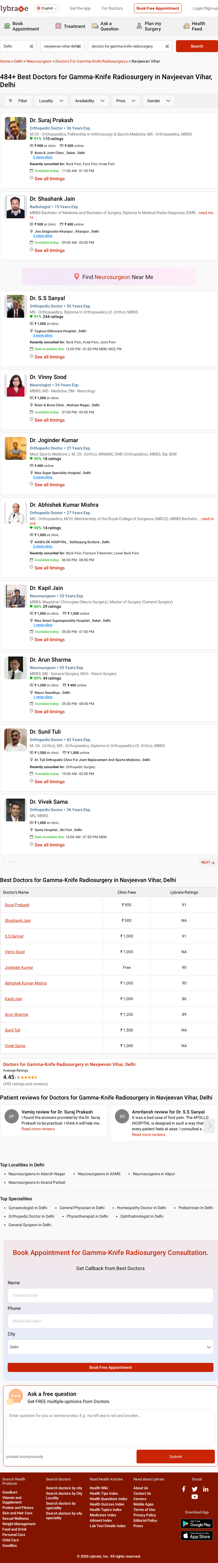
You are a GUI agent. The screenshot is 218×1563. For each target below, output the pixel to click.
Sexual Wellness (15, 1518)
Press (138, 1526)
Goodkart (9, 1492)
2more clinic (43, 157)
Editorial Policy (145, 1520)
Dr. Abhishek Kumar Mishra (64, 504)
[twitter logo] (194, 1491)
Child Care (10, 1540)
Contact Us (142, 1493)
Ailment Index (101, 1520)
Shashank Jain (18, 920)
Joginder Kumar (19, 967)
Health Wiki (99, 1488)
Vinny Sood (15, 951)
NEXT (205, 862)
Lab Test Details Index (108, 1526)
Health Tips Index (104, 1493)
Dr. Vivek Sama (49, 801)
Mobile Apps (143, 1504)
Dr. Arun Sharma (50, 659)
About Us (140, 1488)
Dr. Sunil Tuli (45, 731)
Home (5, 61)
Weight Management (18, 1524)
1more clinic (43, 625)
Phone (14, 1308)
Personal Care (13, 1535)
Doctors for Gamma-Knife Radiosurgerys (91, 61)
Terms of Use (144, 1509)
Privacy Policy (144, 1515)
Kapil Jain (13, 998)
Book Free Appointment (158, 8)
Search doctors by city (64, 1488)
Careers (139, 1499)
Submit (175, 1456)
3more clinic (43, 335)
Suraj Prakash (17, 904)
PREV (12, 862)
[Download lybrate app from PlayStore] (196, 1527)
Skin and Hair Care (17, 1513)
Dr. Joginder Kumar (54, 440)
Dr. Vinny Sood (48, 377)
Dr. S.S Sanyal (47, 298)
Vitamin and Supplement (12, 1500)
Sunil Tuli (12, 1030)
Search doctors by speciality (61, 1505)
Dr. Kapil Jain (46, 587)
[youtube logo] (194, 1499)
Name (14, 1282)
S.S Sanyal (14, 936)
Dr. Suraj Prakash (51, 120)
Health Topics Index (106, 1509)
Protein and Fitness (17, 1507)
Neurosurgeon (39, 61)
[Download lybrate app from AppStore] (196, 1539)
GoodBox (9, 1545)
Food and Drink (14, 1529)
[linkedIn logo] (205, 1491)
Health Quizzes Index (107, 1504)
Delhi (18, 61)
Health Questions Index (108, 1499)
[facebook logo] (183, 1491)
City (11, 1334)
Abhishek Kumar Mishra (26, 983)
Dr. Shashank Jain (52, 198)
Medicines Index (103, 1515)
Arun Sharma (16, 1014)
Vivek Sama (15, 1045)
